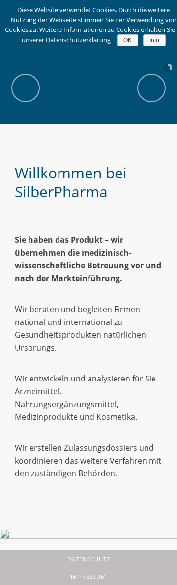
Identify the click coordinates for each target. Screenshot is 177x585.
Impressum (88, 576)
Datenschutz (88, 559)
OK (127, 40)
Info (154, 40)
